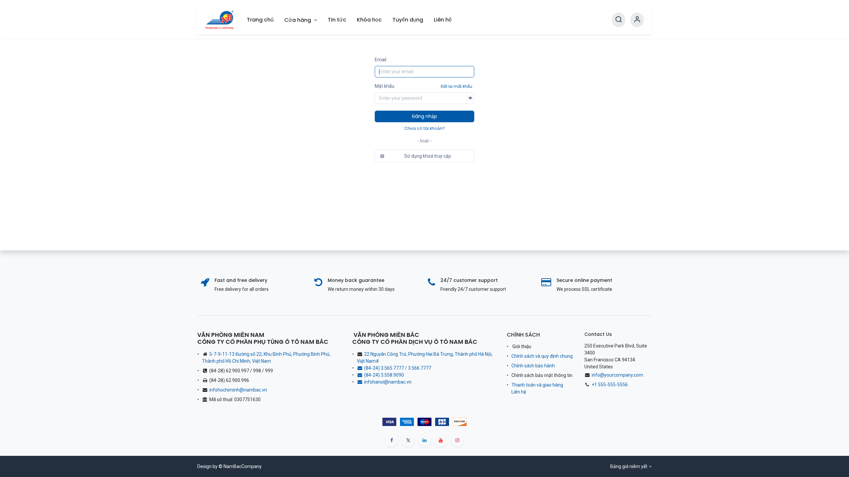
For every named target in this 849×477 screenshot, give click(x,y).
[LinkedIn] (424, 440)
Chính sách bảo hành (533, 365)
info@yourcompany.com (617, 375)
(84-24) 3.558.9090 (385, 375)
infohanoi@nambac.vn (388, 382)
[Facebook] (391, 440)
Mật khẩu (384, 86)
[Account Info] (637, 20)
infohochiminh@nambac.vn (238, 390)
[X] (408, 440)
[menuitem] (260, 19)
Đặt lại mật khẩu (456, 86)
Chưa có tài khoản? (424, 128)
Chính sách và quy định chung (542, 356)
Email (380, 59)
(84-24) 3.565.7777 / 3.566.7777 (397, 368)
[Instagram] (457, 440)
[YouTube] (440, 440)
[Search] (618, 20)
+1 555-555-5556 (610, 384)
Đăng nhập (424, 116)
